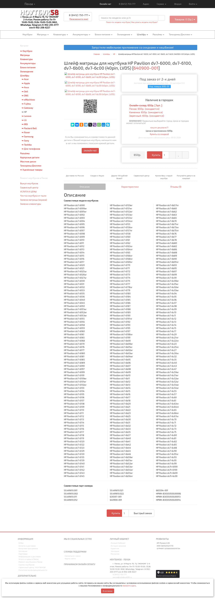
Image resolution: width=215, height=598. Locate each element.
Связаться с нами (73, 556)
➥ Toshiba (27, 144)
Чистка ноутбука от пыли (33, 195)
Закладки (115, 551)
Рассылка (115, 554)
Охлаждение (124, 34)
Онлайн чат (105, 4)
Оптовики (23, 551)
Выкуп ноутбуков (29, 183)
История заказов (118, 546)
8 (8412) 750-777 (127, 4)
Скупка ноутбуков (26, 565)
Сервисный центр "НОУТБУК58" (32, 567)
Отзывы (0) (175, 186)
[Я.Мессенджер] (72, 125)
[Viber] (94, 125)
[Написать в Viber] (80, 24)
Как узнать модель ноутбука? (144, 22)
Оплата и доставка (27, 546)
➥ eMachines (28, 99)
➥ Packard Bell (29, 128)
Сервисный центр (29, 187)
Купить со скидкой (159, 134)
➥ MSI (25, 124)
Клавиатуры (59, 34)
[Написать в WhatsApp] (86, 24)
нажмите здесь (129, 585)
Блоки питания (103, 34)
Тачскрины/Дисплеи (179, 34)
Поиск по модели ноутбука (118, 22)
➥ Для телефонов (31, 148)
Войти (192, 4)
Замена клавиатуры (30, 203)
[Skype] (108, 125)
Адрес (146, 4)
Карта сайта (70, 558)
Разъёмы (158, 34)
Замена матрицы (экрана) (33, 199)
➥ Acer (25, 79)
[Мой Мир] (103, 125)
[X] (90, 125)
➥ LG (24, 120)
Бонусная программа (28, 548)
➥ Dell (25, 91)
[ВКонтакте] (77, 125)
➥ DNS (25, 95)
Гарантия (115, 548)
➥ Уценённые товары (31, 169)
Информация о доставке (30, 556)
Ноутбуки (27, 34)
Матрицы (42, 34)
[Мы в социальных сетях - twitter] (77, 545)
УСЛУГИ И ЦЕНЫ (28, 191)
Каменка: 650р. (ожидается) (146, 112)
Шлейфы (141, 34)
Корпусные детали (29, 157)
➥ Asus (25, 87)
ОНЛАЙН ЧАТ (90, 150)
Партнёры (23, 554)
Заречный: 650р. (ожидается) (146, 115)
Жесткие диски (28, 161)
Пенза (29, 4)
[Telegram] (86, 125)
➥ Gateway (27, 107)
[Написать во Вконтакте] (69, 24)
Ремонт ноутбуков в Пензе (30, 562)
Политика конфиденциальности (33, 570)
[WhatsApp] (99, 125)
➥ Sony (25, 140)
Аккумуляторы (81, 34)
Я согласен (107, 591)
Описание (85, 186)
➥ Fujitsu (26, 103)
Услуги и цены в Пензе (28, 559)
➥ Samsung (27, 136)
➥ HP (24, 112)
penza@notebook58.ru (122, 577)
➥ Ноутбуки (26, 51)
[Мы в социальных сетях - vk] (66, 545)
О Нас (21, 543)
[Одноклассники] (81, 125)
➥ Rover (26, 132)
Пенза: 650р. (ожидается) (144, 108)
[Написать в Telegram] (75, 24)
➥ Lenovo (26, 116)
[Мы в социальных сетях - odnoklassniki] (71, 545)
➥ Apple (26, 83)
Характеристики (130, 186)
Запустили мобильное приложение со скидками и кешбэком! (132, 47)
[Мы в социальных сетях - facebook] (82, 545)
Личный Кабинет (118, 543)
